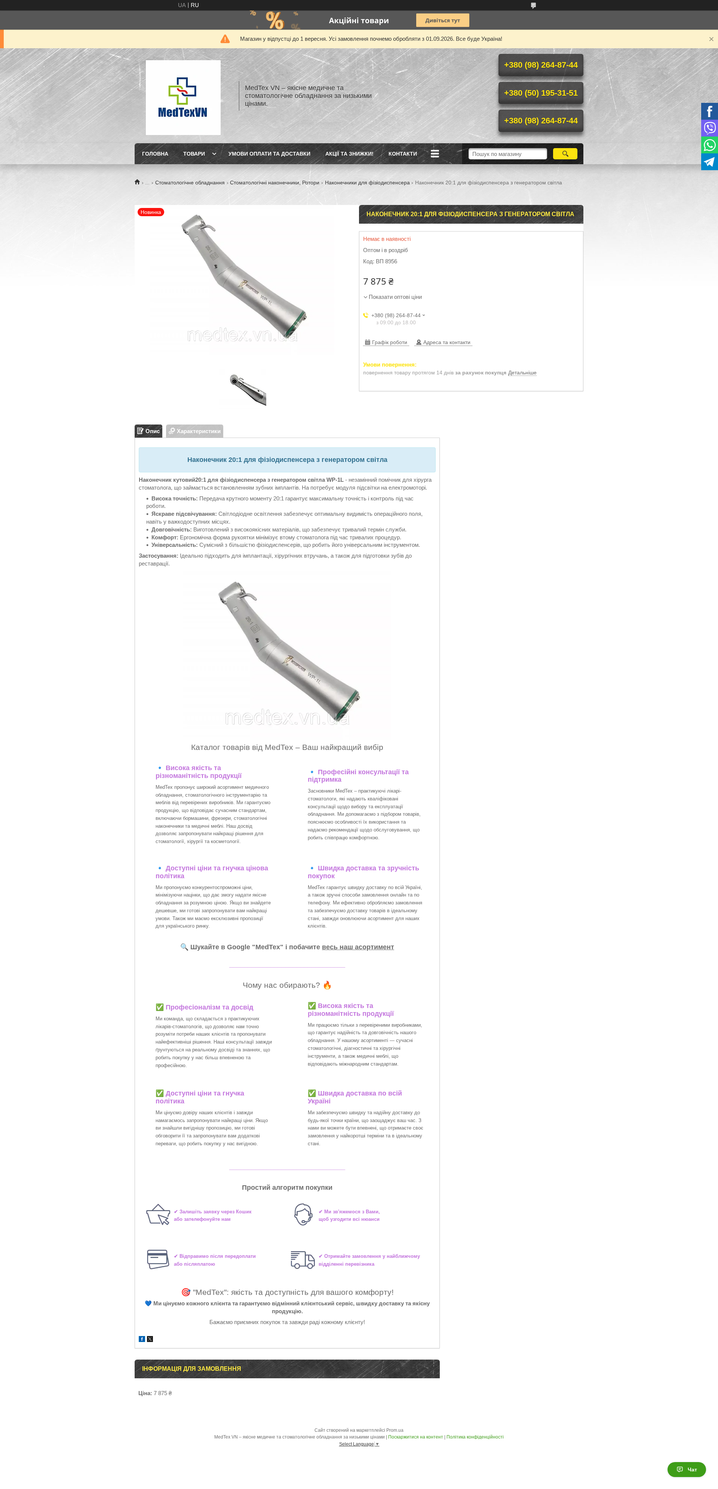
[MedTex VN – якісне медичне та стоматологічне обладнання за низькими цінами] (183, 95)
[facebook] (142, 1340)
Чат (692, 1470)
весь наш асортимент (358, 947)
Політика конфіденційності (475, 1437)
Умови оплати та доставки (269, 154)
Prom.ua (395, 1430)
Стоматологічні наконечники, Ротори (274, 183)
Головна (155, 154)
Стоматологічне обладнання (190, 183)
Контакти (403, 154)
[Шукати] (565, 153)
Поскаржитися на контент (415, 1437)
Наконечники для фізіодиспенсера (367, 183)
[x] (150, 1340)
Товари (194, 154)
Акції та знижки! (349, 154)
